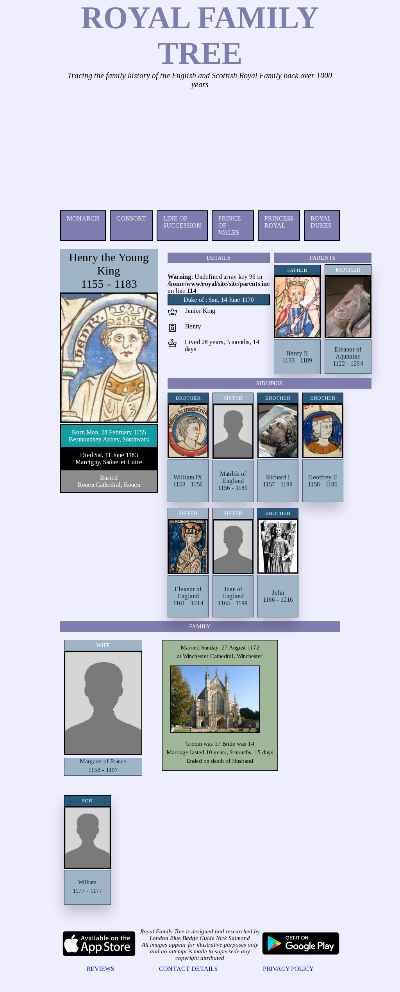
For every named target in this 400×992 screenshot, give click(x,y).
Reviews (100, 968)
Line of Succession (182, 222)
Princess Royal (278, 222)
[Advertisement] (200, 148)
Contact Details (188, 968)
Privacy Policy (288, 968)
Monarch (83, 218)
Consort (131, 218)
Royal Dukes (321, 222)
